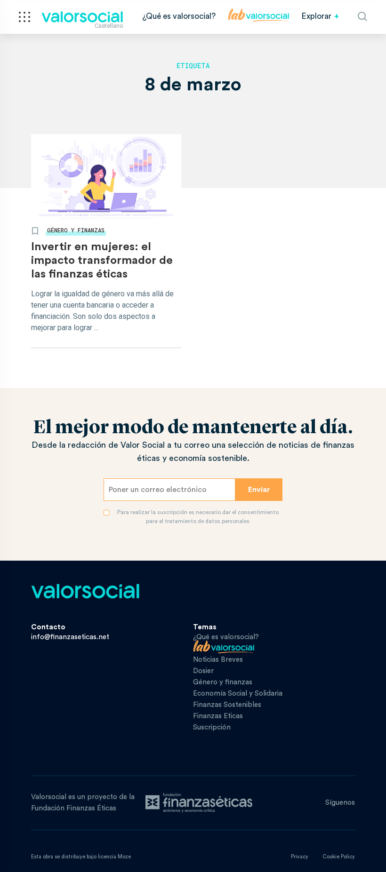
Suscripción (212, 727)
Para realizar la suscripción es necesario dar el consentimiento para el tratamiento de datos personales (198, 516)
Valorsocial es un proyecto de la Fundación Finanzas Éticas (83, 802)
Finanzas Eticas (218, 716)
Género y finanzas (76, 230)
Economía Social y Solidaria (237, 693)
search (362, 16)
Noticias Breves (218, 659)
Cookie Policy (338, 856)
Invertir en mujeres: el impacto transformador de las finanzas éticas (102, 260)
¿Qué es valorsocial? (179, 16)
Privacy (299, 856)
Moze (124, 856)
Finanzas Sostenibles (227, 704)
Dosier (203, 670)
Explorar (316, 16)
